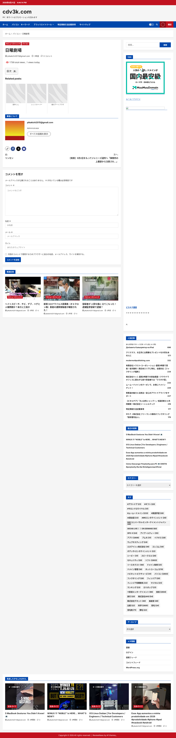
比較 (131, 605)
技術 (161, 592)
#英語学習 (157, 513)
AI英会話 (133, 518)
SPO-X (132, 533)
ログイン (129, 652)
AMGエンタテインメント (154, 518)
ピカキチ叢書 (131, 307)
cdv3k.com (17, 11)
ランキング (133, 587)
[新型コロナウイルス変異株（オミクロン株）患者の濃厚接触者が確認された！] (62, 288)
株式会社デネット (136, 601)
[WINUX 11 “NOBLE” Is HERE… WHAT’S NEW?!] (67, 696)
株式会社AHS (145, 596)
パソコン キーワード (21, 24)
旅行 (131, 596)
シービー (132, 556)
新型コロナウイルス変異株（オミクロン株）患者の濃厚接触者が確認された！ (61, 307)
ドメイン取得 (154, 565)
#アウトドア (134, 504)
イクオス (160, 538)
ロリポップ (150, 587)
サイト (8, 243)
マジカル (156, 583)
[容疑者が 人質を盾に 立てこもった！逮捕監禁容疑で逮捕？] (100, 288)
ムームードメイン (133, 99)
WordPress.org (133, 667)
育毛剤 (131, 610)
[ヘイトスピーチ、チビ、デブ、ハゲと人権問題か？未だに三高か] (23, 288)
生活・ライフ (12, 706)
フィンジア (153, 578)
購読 (169, 24)
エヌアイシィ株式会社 (138, 547)
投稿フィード (131, 657)
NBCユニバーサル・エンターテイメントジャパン (146, 523)
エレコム (158, 547)
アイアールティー (149, 533)
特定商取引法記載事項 (67, 24)
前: (9, 156)
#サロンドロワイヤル (137, 509)
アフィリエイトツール (43, 24)
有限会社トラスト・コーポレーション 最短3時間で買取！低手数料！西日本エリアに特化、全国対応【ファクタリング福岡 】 (147, 368)
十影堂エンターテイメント (140, 592)
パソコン (25, 44)
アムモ (146, 538)
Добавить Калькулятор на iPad (140, 347)
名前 (8, 221)
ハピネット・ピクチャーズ (139, 574)
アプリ (133, 538)
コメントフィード (133, 662)
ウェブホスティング (137, 542)
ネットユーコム (154, 569)
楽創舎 (153, 601)
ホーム (5, 24)
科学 (143, 605)
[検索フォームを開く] (157, 24)
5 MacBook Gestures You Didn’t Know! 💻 (144, 434)
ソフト (151, 560)
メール (9, 232)
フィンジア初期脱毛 (137, 583)
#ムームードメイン (137, 513)
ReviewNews (98, 735)
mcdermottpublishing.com (138, 360)
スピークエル (148, 556)
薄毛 (143, 610)
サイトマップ (84, 24)
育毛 (155, 605)
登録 (128, 647)
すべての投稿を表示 (39, 133)
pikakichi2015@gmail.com (18, 56)
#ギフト (149, 504)
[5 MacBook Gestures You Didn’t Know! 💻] (25, 696)
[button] (7, 148)
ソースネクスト (135, 565)
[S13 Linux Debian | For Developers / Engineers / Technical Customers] (109, 696)
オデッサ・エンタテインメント (141, 551)
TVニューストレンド (13, 44)
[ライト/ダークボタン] (151, 24)
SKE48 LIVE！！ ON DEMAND (142, 528)
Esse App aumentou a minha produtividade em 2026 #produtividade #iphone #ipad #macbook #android (147, 455)
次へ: (93, 158)
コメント (9, 185)
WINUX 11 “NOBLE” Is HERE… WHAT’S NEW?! (146, 439)
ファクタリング (135, 578)
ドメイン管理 (134, 569)
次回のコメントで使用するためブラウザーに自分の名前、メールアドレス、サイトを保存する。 (46, 254)
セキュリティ (134, 560)
